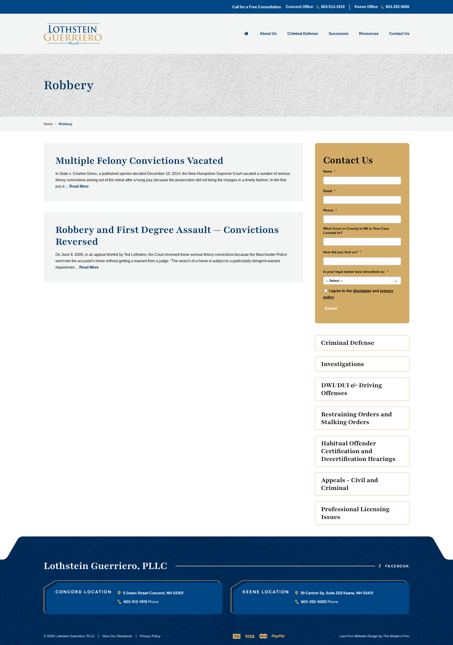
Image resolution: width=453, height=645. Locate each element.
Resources (369, 34)
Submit (331, 308)
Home (246, 33)
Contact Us (399, 34)
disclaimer (362, 291)
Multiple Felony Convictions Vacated (139, 160)
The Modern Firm (396, 636)
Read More (79, 186)
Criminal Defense (302, 34)
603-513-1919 (333, 7)
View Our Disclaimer (117, 636)
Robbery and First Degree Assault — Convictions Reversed (167, 235)
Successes (338, 34)
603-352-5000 (397, 7)
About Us (268, 34)
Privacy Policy (150, 636)
